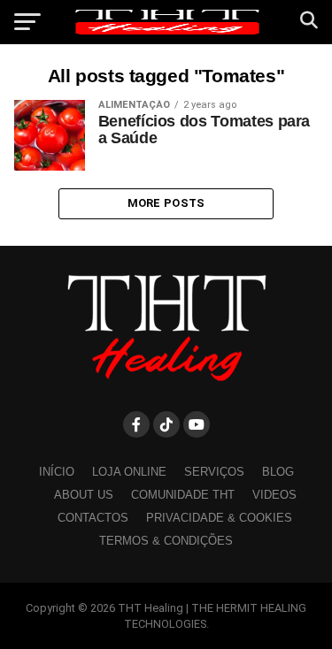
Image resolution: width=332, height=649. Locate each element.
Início (56, 471)
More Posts (166, 203)
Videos (274, 494)
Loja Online (129, 471)
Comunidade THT (183, 494)
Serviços (214, 471)
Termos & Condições (166, 540)
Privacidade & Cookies (219, 517)
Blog (278, 471)
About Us (83, 494)
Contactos (93, 517)
